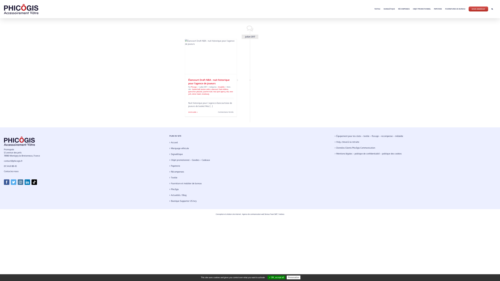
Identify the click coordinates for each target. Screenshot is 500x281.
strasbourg (205, 94)
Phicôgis (175, 189)
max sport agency (219, 92)
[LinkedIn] (27, 182)
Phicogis (194, 87)
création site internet (233, 214)
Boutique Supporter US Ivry (184, 201)
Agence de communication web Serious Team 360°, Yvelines (263, 214)
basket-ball (196, 89)
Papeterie (175, 166)
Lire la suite (192, 112)
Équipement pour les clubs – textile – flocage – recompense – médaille (369, 136)
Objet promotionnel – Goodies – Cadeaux (190, 160)
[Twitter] (13, 182)
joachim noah (208, 92)
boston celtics (206, 89)
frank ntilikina (223, 89)
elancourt (214, 89)
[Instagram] (20, 182)
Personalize (293, 277)
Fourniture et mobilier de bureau (186, 183)
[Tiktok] (34, 182)
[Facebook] (6, 182)
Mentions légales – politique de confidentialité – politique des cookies (369, 153)
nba (227, 92)
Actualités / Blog (178, 195)
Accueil (174, 142)
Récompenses (177, 171)
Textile (174, 177)
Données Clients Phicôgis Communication (355, 147)
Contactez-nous (11, 171)
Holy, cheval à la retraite (347, 142)
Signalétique (177, 154)
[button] (492, 9)
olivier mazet (196, 94)
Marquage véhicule (180, 148)
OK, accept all (277, 277)
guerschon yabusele (195, 92)
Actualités (221, 87)
